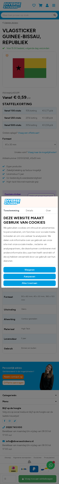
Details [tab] (29, 210)
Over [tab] (48, 210)
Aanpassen (29, 276)
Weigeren (30, 269)
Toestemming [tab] (11, 210)
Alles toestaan (29, 283)
